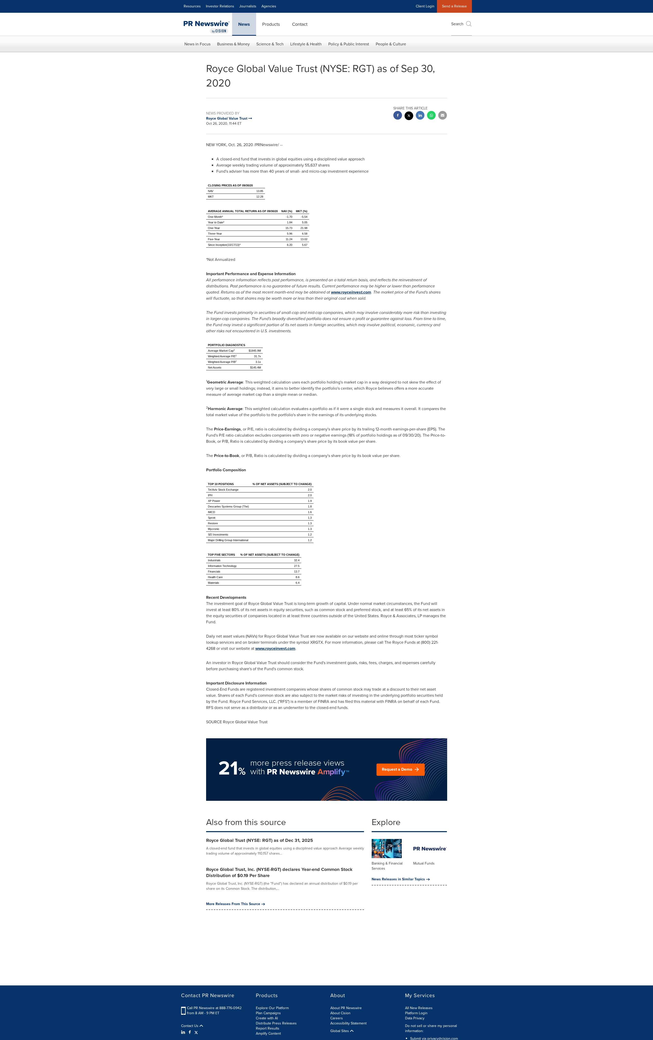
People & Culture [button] (391, 44)
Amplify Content (268, 1033)
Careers (336, 1018)
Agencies (268, 6)
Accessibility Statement (348, 1023)
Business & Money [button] (233, 44)
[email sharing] (442, 116)
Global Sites (340, 1031)
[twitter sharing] (409, 116)
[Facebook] (189, 1032)
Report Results (267, 1028)
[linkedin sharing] (420, 116)
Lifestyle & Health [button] (306, 44)
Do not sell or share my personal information (431, 1028)
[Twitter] (196, 1032)
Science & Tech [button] (270, 44)
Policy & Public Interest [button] (348, 44)
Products (271, 24)
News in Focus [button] (197, 44)
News (244, 24)
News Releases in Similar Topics (398, 879)
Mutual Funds (424, 863)
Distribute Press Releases (276, 1023)
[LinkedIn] (183, 1032)
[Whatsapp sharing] (431, 116)
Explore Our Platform (272, 1008)
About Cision (340, 1013)
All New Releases (419, 1008)
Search (457, 24)
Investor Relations (220, 6)
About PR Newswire (346, 1008)
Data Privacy (414, 1018)
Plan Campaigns (268, 1013)
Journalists (247, 6)
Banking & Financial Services (387, 866)
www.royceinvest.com (351, 292)
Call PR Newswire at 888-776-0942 (214, 1008)
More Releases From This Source (233, 904)
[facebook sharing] (397, 116)
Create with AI (267, 1018)
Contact (299, 24)
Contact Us (190, 1026)
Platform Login (416, 1013)
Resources (192, 6)
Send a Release (454, 6)
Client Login (425, 6)
